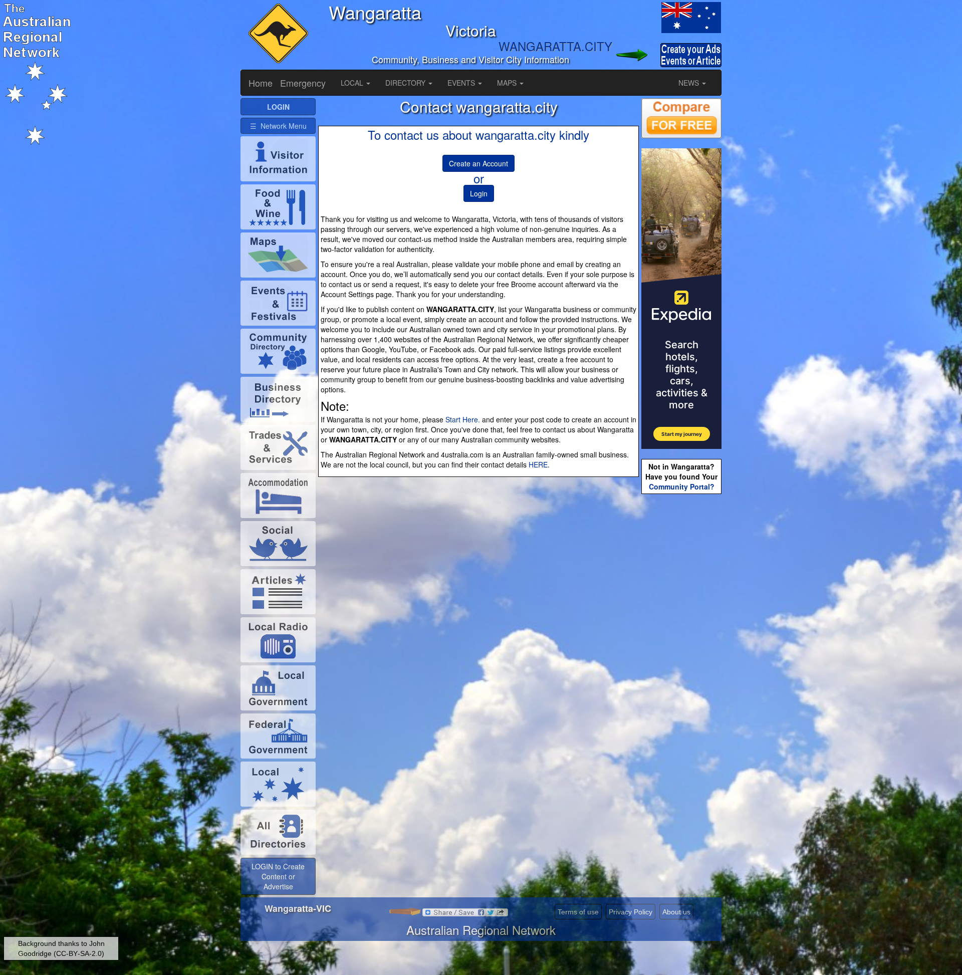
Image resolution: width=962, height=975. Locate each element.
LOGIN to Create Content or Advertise (278, 876)
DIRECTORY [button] (406, 83)
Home (261, 82)
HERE (538, 464)
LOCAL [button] (353, 83)
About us (676, 912)
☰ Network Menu (278, 126)
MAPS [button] (508, 83)
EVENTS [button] (462, 83)
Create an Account (478, 163)
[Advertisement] (681, 654)
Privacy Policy (630, 912)
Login (479, 193)
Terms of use (578, 912)
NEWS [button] (689, 83)
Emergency (303, 82)
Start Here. (462, 419)
